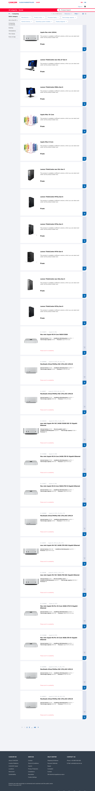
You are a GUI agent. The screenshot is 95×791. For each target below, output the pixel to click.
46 (35, 727)
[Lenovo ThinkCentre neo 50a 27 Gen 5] (31, 65)
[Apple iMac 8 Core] (31, 147)
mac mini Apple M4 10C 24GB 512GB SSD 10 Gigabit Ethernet (58, 424)
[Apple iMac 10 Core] (31, 120)
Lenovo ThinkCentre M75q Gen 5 (51, 224)
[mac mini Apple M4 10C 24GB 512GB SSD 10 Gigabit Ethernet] (31, 431)
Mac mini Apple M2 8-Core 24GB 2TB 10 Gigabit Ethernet (60, 456)
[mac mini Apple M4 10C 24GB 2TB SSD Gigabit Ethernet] (31, 551)
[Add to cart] (84, 347)
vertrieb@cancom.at (76, 763)
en (82, 2)
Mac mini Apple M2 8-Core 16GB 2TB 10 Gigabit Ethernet (60, 486)
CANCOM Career (13, 766)
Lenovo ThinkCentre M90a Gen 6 (51, 87)
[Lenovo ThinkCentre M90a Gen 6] (31, 92)
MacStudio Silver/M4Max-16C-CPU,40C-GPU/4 (56, 515)
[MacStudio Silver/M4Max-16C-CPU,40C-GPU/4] (31, 522)
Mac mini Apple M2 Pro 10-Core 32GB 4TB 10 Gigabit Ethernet (58, 607)
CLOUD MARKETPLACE (26, 2)
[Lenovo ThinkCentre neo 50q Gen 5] (31, 284)
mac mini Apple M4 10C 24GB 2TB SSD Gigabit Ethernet (60, 545)
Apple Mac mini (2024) (48, 32)
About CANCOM (13, 760)
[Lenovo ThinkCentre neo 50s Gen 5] (31, 175)
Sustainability (12, 774)
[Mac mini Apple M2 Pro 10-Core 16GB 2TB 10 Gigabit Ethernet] (31, 644)
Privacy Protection (33, 769)
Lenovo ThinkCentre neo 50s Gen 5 (52, 169)
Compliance (31, 771)
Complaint (50, 769)
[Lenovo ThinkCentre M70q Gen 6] (31, 202)
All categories (13, 10)
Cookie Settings (32, 777)
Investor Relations (13, 763)
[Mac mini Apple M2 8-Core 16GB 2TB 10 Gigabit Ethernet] (31, 492)
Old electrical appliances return (56, 774)
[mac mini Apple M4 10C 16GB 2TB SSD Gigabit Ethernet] (31, 581)
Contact (30, 760)
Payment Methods (52, 763)
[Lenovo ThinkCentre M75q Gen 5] (31, 229)
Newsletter (31, 774)
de (85, 2)
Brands (21, 10)
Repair (49, 766)
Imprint (30, 766)
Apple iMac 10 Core (47, 114)
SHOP (38, 2)
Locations (11, 769)
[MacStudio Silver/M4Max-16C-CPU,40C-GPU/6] (31, 370)
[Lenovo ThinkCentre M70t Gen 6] (31, 257)
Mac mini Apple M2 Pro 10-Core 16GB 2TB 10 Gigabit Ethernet (58, 638)
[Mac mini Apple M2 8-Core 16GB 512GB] (31, 340)
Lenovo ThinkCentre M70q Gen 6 (51, 197)
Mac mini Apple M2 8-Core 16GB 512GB (54, 334)
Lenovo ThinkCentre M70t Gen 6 (51, 251)
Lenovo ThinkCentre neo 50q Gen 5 (52, 279)
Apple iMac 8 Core (46, 142)
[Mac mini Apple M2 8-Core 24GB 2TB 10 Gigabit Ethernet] (31, 462)
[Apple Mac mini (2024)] (31, 38)
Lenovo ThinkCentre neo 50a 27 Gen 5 (53, 60)
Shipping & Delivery (53, 760)
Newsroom (12, 771)
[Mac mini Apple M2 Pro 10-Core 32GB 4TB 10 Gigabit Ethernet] (31, 613)
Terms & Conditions (33, 763)
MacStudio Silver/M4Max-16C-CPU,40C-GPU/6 (56, 364)
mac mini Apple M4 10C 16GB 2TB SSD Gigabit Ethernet (59, 575)
